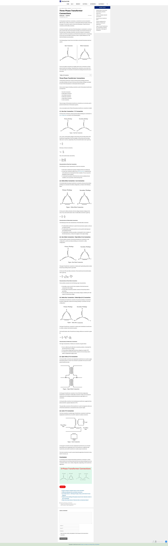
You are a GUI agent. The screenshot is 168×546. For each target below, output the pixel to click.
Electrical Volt (65, 1)
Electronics (101, 3)
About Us (87, 544)
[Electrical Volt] (60, 1)
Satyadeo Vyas (61, 15)
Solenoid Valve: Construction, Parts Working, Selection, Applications (101, 12)
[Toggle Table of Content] (90, 75)
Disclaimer (97, 544)
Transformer (69, 8)
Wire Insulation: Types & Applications (67, 505)
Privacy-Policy (92, 544)
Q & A (72, 3)
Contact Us (83, 544)
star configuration (63, 115)
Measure (78, 3)
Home (68, 3)
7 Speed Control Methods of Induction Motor (68, 504)
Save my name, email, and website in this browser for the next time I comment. (74, 534)
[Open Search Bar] (107, 4)
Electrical (85, 3)
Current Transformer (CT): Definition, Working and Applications (101, 23)
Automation (93, 3)
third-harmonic (81, 171)
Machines (66, 8)
